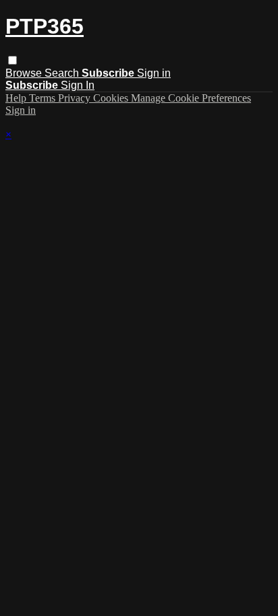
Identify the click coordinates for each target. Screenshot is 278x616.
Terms (43, 98)
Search (63, 73)
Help (17, 98)
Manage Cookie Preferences (191, 98)
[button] (12, 60)
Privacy (75, 98)
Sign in (154, 73)
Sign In (77, 85)
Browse (25, 73)
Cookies (112, 98)
